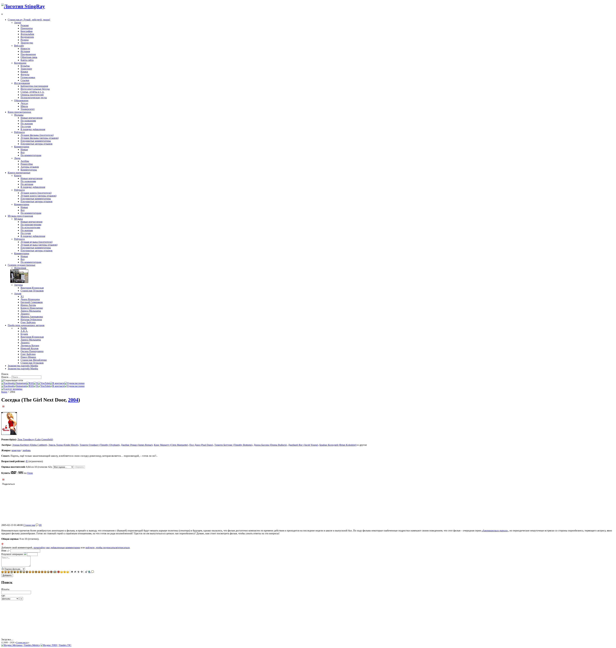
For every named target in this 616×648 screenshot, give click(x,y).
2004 (73, 400)
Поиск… (6, 377)
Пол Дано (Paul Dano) (201, 445)
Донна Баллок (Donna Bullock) (270, 445)
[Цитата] (92, 572)
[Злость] (39, 572)
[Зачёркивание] (81, 572)
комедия (16, 450)
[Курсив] (75, 572)
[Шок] (24, 572)
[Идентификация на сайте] (8, 550)
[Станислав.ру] (23, 6)
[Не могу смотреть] (67, 572)
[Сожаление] (48, 572)
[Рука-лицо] (64, 572)
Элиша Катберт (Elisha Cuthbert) (29, 445)
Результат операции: (12, 554)
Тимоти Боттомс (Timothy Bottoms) (233, 445)
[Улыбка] (2, 572)
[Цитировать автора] (37, 525)
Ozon (30, 473)
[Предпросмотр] (2, 569)
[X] (36, 383)
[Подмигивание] (5, 572)
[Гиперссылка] (89, 572)
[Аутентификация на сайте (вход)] (11, 389)
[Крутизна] (36, 572)
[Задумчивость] (61, 572)
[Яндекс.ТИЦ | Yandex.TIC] (55, 645)
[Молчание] (33, 572)
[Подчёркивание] (78, 572)
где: (3, 595)
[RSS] (30, 383)
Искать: (5, 589)
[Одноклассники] (74, 383)
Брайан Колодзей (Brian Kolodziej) (338, 445)
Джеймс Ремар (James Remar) (137, 445)
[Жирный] (72, 572)
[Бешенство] (42, 572)
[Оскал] (11, 572)
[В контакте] (57, 383)
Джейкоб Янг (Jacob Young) (303, 445)
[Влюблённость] (51, 572)
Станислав (29, 525)
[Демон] (58, 572)
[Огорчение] (18, 572)
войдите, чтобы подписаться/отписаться (107, 547)
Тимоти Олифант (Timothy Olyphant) (100, 445)
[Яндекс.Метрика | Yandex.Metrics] (20, 645)
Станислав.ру (22, 642)
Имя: (4, 550)
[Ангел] (55, 572)
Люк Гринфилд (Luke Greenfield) (35, 439)
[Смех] (14, 572)
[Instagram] (20, 383)
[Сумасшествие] (27, 572)
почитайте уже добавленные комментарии (57, 547)
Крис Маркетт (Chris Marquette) (171, 445)
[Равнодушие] (30, 572)
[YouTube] (44, 383)
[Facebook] (7, 383)
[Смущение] (45, 572)
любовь (26, 450)
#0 (40, 525)
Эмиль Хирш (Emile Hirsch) (63, 445)
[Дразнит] (8, 572)
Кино (4, 391)
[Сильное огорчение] (21, 572)
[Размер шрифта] (86, 572)
